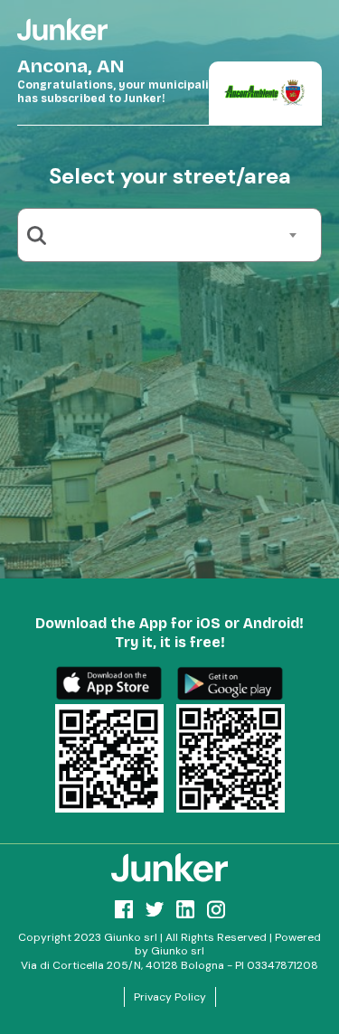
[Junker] (170, 867)
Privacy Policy (170, 997)
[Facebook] (123, 909)
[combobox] (177, 235)
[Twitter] (154, 909)
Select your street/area (170, 176)
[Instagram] (216, 909)
